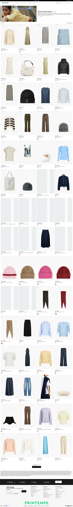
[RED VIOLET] (37, 284)
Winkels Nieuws (57, 495)
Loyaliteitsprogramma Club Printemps (36, 490)
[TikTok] (68, 505)
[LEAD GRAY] (19, 284)
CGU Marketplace (45, 493)
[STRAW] (37, 373)
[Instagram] (67, 505)
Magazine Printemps (58, 494)
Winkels (68, 0)
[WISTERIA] (37, 431)
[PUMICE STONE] (2, 431)
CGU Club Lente (45, 492)
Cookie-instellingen (30, 505)
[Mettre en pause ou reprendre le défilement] (1, 0)
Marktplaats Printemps (34, 491)
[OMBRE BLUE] (55, 373)
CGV (43, 491)
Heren (41, 16)
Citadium (32, 493)
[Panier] (71, 2)
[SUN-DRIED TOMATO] (20, 284)
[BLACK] (1, 431)
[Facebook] (65, 505)
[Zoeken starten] (56, 2)
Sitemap (35, 505)
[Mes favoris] (69, 2)
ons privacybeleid (16, 493)
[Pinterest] (70, 505)
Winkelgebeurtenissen (58, 496)
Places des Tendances (34, 492)
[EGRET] (1, 373)
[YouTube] (71, 505)
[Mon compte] (68, 2)
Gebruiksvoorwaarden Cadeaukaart (48, 494)
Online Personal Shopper (59, 493)
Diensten (70, 0)
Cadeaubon (57, 490)
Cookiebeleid (25, 505)
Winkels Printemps (33, 489)
